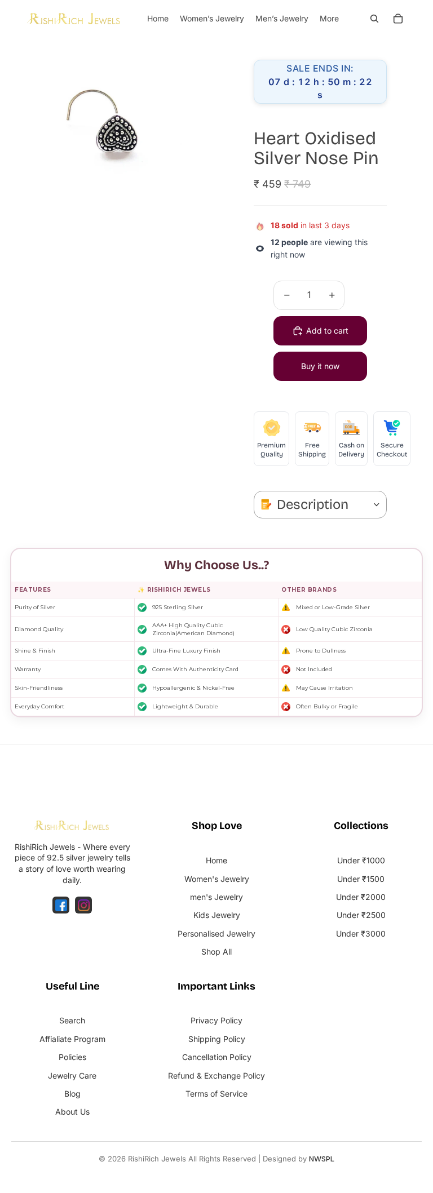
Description (312, 504)
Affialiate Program (72, 1039)
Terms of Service (216, 1093)
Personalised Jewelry (216, 933)
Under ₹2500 (361, 915)
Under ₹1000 (361, 860)
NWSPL (321, 1158)
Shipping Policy (216, 1039)
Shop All (216, 951)
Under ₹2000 (361, 897)
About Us (72, 1111)
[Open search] (374, 18)
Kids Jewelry (216, 915)
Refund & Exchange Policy (216, 1075)
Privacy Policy (216, 1020)
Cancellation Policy (216, 1057)
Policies (72, 1057)
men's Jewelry (216, 897)
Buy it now (320, 366)
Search (72, 1020)
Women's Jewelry (216, 879)
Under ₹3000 (361, 933)
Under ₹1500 (361, 879)
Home (216, 860)
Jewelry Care (72, 1075)
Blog (72, 1093)
